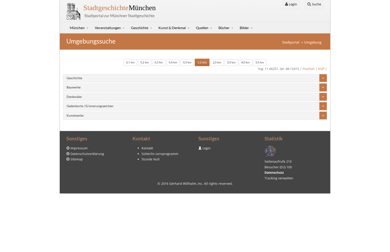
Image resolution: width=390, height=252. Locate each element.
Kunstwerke (75, 115)
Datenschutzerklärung (87, 154)
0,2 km (144, 62)
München (119, 8)
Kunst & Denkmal (172, 27)
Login (292, 4)
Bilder (244, 27)
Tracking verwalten (279, 178)
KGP (321, 69)
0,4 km (173, 62)
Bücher (224, 27)
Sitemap (76, 159)
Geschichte (139, 27)
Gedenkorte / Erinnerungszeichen (90, 106)
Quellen (202, 27)
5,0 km (259, 62)
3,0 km (231, 62)
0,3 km (159, 62)
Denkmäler (74, 97)
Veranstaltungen (108, 27)
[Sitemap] (270, 151)
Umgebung (312, 42)
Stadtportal (290, 42)
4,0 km (245, 62)
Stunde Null (151, 159)
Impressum (79, 148)
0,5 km (187, 62)
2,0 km (217, 62)
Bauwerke (74, 87)
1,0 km (202, 62)
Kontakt (147, 148)
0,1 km (130, 62)
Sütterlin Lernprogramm (160, 154)
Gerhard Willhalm (182, 183)
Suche (316, 4)
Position (309, 69)
